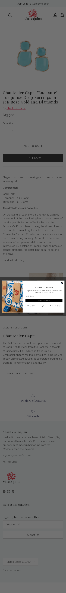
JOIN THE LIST (44, 300)
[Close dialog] (62, 283)
